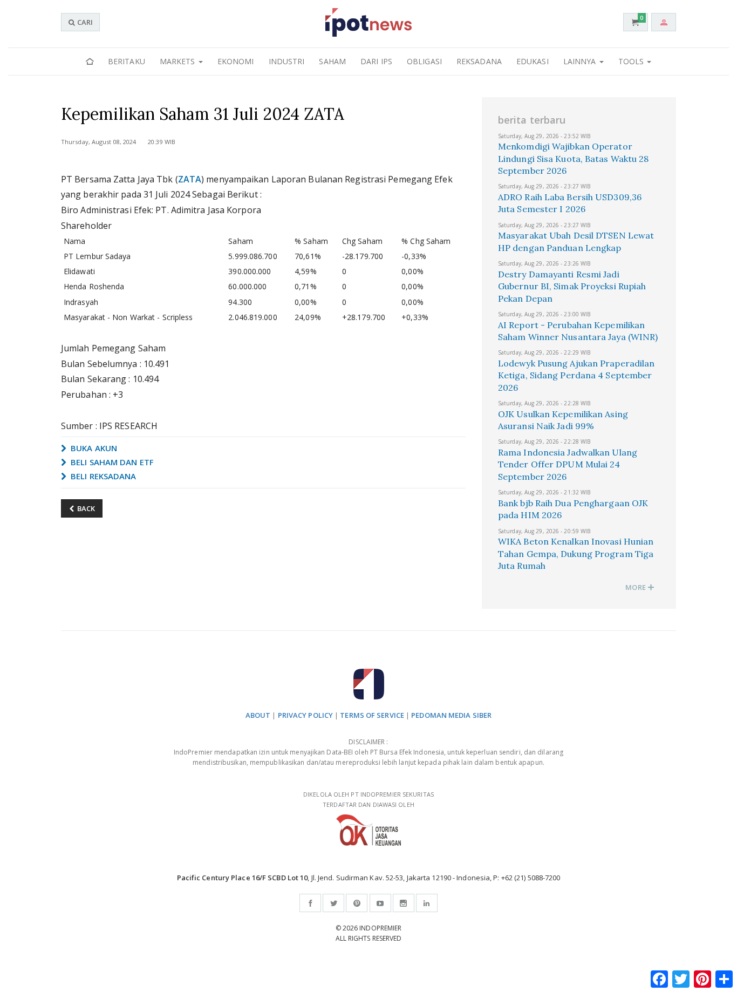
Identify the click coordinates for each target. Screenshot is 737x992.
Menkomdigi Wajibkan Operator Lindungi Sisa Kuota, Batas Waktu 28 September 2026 (573, 158)
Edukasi (532, 61)
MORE (636, 587)
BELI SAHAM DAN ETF (111, 462)
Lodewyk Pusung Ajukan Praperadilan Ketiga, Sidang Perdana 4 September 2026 (576, 375)
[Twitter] (333, 903)
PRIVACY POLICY (305, 715)
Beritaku (126, 61)
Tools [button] (632, 61)
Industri (287, 61)
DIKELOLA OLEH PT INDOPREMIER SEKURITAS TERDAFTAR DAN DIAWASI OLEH (368, 799)
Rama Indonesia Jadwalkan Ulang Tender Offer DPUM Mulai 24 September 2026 (567, 464)
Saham (332, 61)
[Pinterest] (356, 903)
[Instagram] (403, 903)
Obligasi (424, 61)
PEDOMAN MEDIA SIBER (451, 715)
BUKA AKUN (93, 448)
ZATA (189, 179)
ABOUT (258, 715)
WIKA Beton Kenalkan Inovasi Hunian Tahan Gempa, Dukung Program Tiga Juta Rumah (575, 553)
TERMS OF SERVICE (372, 715)
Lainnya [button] (580, 61)
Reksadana (479, 61)
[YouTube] (380, 903)
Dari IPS (376, 61)
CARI (84, 22)
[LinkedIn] (427, 903)
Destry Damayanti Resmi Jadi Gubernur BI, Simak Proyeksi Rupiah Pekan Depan (572, 286)
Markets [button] (178, 61)
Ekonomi (235, 61)
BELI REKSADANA (103, 476)
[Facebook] (310, 903)
